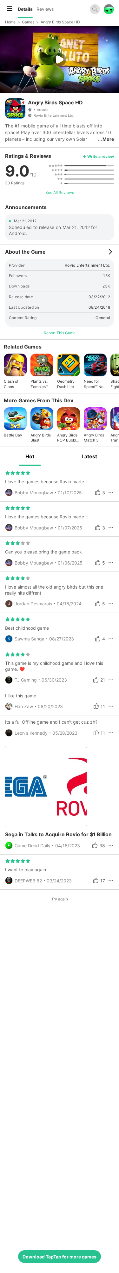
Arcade (42, 110)
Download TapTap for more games (59, 1256)
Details (25, 9)
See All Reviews (59, 192)
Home (10, 22)
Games (28, 22)
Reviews (45, 9)
